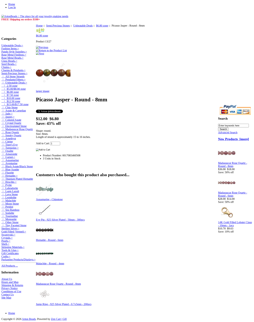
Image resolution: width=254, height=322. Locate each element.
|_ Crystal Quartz (11, 123)
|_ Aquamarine (10, 160)
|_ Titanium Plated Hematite (17, 178)
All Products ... (9, 265)
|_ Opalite (7, 150)
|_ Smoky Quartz (11, 135)
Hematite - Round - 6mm (49, 240)
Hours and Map (9, 282)
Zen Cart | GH (59, 319)
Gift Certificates (10, 253)
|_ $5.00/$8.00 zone (13, 88)
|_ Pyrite (6, 185)
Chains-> (6, 67)
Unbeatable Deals (83, 25)
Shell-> (5, 244)
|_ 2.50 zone (9, 85)
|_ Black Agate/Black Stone (17, 166)
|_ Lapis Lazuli (10, 191)
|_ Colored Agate (11, 119)
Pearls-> (5, 240)
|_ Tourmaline (9, 216)
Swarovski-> (8, 234)
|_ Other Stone (9, 222)
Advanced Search (227, 132)
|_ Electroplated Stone (14, 126)
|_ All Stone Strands (13, 76)
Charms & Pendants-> (13, 70)
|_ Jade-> (7, 113)
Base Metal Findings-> (13, 54)
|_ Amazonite (9, 154)
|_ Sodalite (7, 213)
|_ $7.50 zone (10, 95)
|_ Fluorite (7, 172)
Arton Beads (29, 319)
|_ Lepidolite (8, 197)
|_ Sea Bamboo (10, 209)
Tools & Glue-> (10, 250)
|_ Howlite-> (9, 181)
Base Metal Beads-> (12, 57)
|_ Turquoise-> (10, 147)
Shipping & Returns (12, 285)
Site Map (6, 297)
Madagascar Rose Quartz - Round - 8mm (58, 283)
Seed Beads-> (9, 64)
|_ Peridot (7, 206)
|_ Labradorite (9, 188)
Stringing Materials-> (13, 247)
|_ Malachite (8, 200)
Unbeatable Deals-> (12, 45)
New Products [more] (233, 139)
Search (223, 118)
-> (14, 73)
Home (11, 4)
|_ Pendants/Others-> (13, 79)
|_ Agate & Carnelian (13, 110)
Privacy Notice (9, 288)
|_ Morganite (9, 219)
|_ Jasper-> (8, 116)
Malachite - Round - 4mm (50, 263)
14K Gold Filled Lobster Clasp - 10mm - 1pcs (235, 224)
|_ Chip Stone (9, 107)
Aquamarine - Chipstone (49, 199)
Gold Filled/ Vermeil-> (13, 231)
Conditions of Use (11, 291)
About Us (6, 279)
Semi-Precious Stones (58, 25)
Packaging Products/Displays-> (18, 259)
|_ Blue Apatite (10, 169)
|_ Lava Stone (9, 194)
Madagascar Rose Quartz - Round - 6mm (232, 194)
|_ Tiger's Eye (9, 144)
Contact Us (7, 294)
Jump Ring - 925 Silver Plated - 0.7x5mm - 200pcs (63, 304)
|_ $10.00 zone (10, 98)
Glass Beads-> (9, 60)
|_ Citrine (7, 141)
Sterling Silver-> (10, 228)
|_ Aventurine (9, 163)
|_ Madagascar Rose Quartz (17, 129)
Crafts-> (5, 256)
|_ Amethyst (8, 138)
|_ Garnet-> (8, 157)
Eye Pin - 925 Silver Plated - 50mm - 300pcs (60, 219)
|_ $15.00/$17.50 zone (15, 104)
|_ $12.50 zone (10, 101)
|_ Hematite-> (9, 175)
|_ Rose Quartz (10, 132)
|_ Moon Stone (10, 203)
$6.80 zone (102, 25)
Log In (12, 7)
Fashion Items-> (10, 48)
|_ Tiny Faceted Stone (13, 225)
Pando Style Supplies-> (14, 51)
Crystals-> (7, 237)
